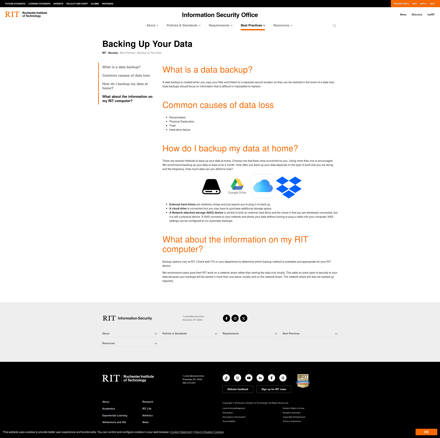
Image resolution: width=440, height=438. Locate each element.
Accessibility (229, 421)
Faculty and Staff (77, 3)
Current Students (39, 3)
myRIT (431, 14)
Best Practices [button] (251, 25)
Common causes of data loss (126, 75)
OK (426, 432)
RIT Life (146, 408)
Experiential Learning (114, 415)
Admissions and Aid (114, 422)
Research (147, 401)
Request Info (401, 3)
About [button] (150, 25)
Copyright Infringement (294, 416)
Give (432, 3)
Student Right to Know (293, 408)
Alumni (95, 3)
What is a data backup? (121, 66)
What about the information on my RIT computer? (127, 98)
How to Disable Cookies (209, 432)
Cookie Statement (181, 432)
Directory (417, 14)
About (105, 401)
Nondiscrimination (292, 412)
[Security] (128, 318)
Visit (414, 3)
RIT (104, 52)
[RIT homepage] (26, 14)
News (403, 14)
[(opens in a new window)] (226, 318)
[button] (334, 26)
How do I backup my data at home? (125, 85)
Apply (423, 3)
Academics (108, 408)
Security (113, 52)
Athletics (147, 415)
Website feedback (237, 389)
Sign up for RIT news (274, 389)
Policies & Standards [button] (182, 25)
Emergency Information (234, 416)
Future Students (15, 3)
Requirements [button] (219, 25)
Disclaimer (228, 412)
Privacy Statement (292, 421)
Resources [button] (281, 25)
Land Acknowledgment (234, 408)
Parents (58, 3)
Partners (107, 3)
